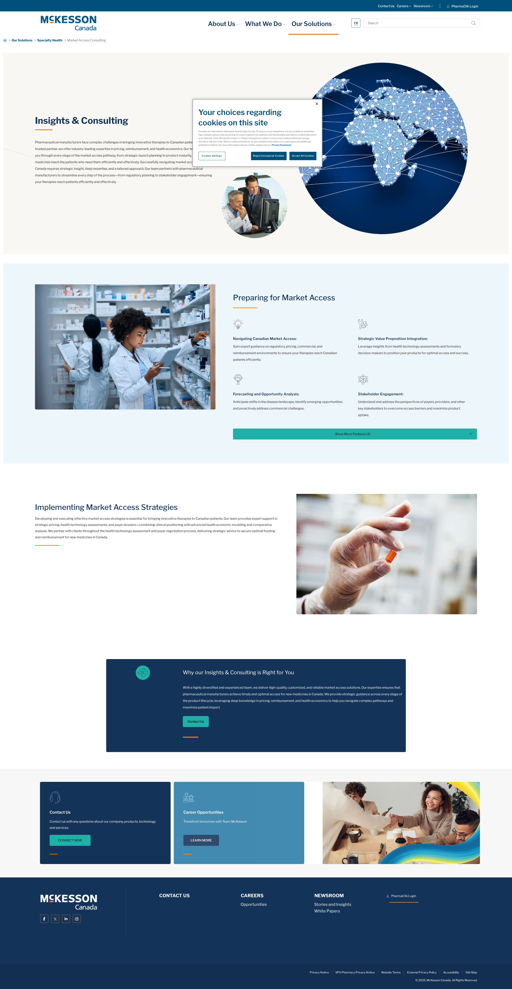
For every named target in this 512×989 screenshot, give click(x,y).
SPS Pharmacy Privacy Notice (355, 972)
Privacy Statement (281, 145)
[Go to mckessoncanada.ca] (68, 23)
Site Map (471, 972)
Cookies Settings (212, 155)
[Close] (316, 103)
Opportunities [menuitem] (254, 904)
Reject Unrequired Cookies (268, 155)
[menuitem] (386, 7)
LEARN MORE (201, 840)
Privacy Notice (319, 972)
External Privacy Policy (422, 972)
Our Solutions (312, 24)
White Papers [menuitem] (327, 910)
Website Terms (391, 972)
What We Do (264, 24)
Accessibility (451, 972)
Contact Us (196, 721)
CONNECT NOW (70, 840)
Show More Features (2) (352, 434)
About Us (222, 24)
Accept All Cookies (303, 155)
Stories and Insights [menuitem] (332, 904)
